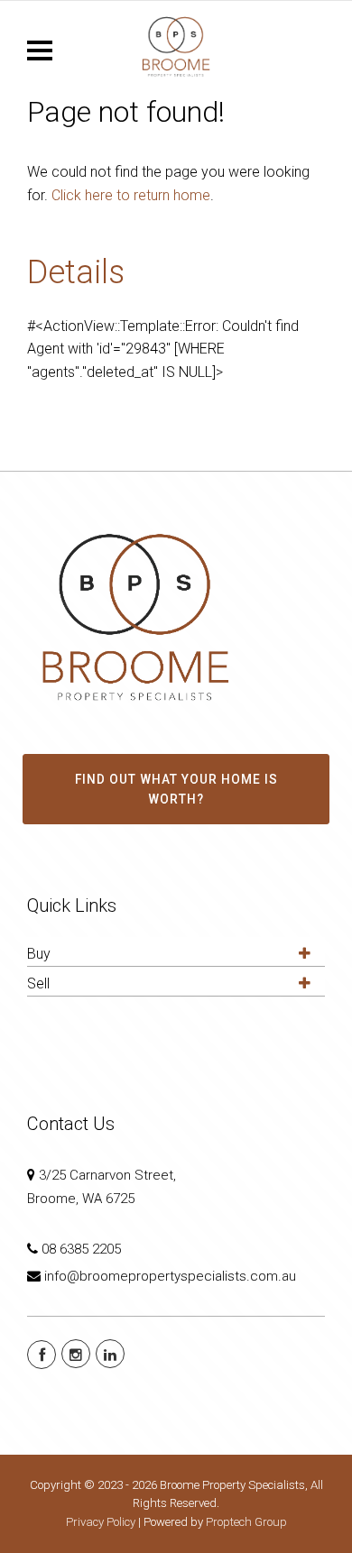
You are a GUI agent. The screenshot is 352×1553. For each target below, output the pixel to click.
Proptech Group (246, 1522)
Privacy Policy (100, 1522)
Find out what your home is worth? (176, 789)
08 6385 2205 (81, 1249)
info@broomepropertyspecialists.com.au (170, 1276)
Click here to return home (130, 195)
